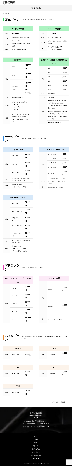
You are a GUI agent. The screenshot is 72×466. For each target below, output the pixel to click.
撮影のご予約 (36, 449)
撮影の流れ (36, 446)
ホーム (36, 436)
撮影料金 (36, 443)
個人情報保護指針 (36, 455)
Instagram (36, 458)
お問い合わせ (36, 452)
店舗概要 (36, 440)
